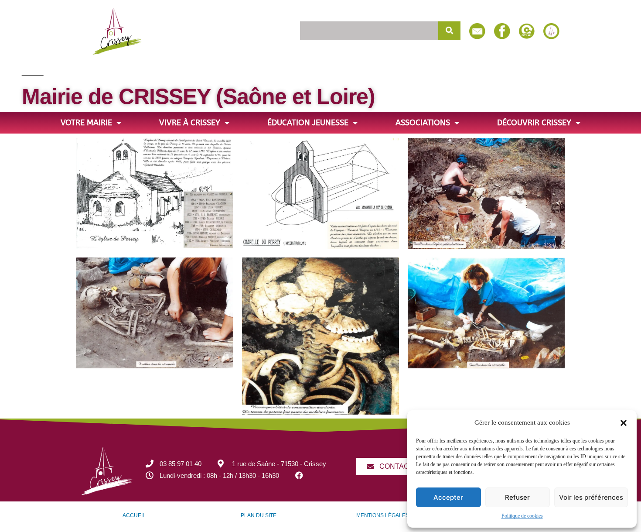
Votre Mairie (86, 122)
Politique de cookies (522, 516)
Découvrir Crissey (534, 122)
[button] (623, 423)
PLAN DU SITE (258, 515)
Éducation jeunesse (307, 122)
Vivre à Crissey (189, 122)
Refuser (517, 497)
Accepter (448, 497)
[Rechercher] (449, 30)
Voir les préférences (591, 497)
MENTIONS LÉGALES (382, 515)
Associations (423, 122)
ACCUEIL (134, 515)
